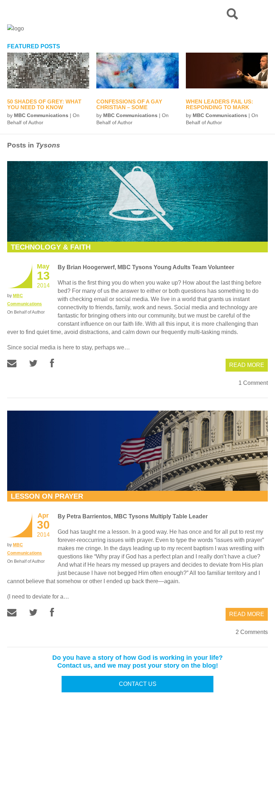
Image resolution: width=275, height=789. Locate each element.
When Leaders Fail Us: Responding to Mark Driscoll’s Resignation (221, 107)
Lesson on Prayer (47, 496)
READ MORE (246, 365)
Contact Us (137, 684)
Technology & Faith (51, 247)
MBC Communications (41, 115)
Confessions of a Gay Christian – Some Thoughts (129, 107)
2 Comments (252, 632)
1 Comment (253, 383)
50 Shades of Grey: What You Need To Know (44, 104)
